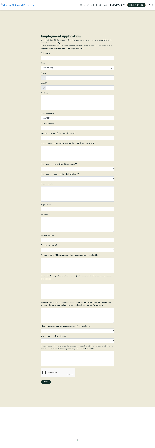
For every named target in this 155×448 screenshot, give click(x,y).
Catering (92, 5)
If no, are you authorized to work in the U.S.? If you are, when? (67, 143)
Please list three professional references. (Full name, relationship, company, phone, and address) (76, 277)
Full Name (45, 53)
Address (44, 93)
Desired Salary (47, 124)
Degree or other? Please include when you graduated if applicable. (69, 255)
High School (46, 205)
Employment (117, 5)
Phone (43, 73)
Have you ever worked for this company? (58, 164)
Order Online (136, 5)
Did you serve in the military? (53, 336)
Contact (103, 5)
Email (43, 83)
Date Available (47, 114)
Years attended (47, 235)
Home (82, 5)
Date (43, 63)
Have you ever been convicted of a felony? (59, 174)
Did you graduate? (49, 245)
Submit (45, 382)
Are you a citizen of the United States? (58, 133)
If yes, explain (47, 184)
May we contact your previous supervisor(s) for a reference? (66, 326)
